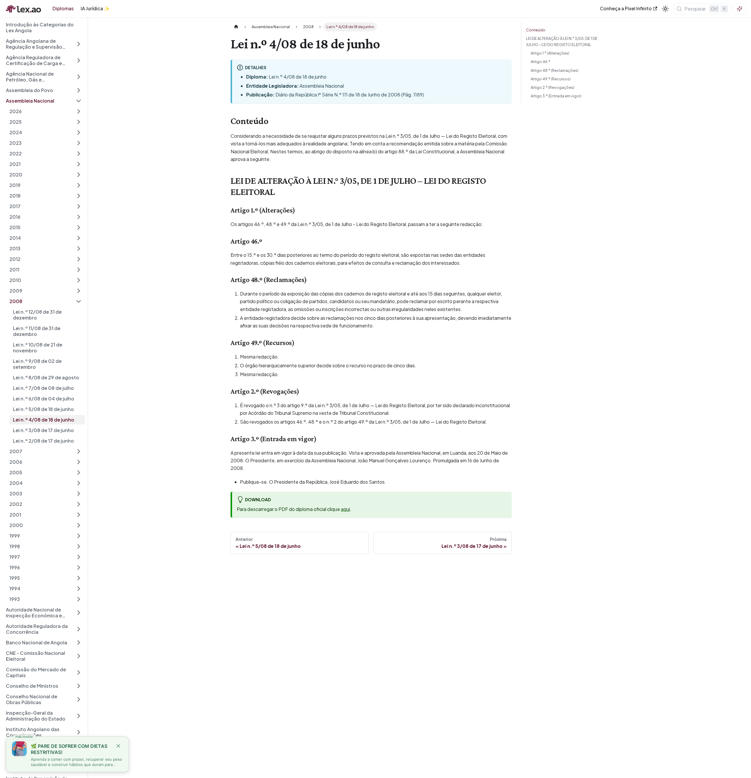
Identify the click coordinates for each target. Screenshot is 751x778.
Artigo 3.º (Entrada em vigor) (556, 96)
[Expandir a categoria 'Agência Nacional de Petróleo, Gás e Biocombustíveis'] (78, 76)
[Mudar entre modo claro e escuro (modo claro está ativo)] (665, 8)
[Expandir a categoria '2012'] (78, 259)
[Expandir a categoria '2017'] (78, 206)
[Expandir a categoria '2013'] (78, 248)
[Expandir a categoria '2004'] (78, 483)
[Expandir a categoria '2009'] (78, 290)
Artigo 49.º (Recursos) (551, 79)
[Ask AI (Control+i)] (739, 8)
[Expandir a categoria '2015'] (78, 227)
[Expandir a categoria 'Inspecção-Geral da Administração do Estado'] (78, 715)
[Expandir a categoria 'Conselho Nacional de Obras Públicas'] (78, 699)
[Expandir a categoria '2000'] (78, 525)
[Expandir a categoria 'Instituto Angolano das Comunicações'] (78, 732)
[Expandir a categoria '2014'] (78, 238)
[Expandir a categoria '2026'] (78, 111)
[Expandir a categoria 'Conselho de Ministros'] (78, 686)
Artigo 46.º (540, 61)
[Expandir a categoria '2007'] (78, 451)
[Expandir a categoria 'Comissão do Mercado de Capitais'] (78, 672)
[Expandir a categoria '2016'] (78, 217)
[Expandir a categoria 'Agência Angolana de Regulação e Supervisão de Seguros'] (78, 44)
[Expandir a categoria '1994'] (78, 588)
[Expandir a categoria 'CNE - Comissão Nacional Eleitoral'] (78, 656)
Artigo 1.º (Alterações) (550, 53)
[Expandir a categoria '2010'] (78, 280)
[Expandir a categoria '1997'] (78, 557)
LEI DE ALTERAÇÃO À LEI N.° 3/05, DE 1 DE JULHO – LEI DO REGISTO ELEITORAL (562, 41)
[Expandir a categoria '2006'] (78, 462)
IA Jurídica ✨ (95, 8)
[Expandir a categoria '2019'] (78, 185)
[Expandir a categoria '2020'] (78, 174)
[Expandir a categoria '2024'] (78, 132)
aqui (345, 509)
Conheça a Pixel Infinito (626, 8)
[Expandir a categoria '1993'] (78, 599)
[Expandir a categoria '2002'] (78, 504)
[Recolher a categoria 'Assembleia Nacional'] (78, 101)
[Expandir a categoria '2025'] (78, 122)
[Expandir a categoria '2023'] (78, 143)
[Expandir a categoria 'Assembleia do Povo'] (78, 90)
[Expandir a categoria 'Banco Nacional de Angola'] (78, 642)
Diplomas (63, 8)
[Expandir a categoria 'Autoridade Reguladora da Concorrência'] (78, 629)
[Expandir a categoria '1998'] (78, 546)
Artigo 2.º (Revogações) (552, 87)
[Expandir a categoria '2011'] (78, 269)
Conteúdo (535, 30)
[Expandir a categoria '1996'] (78, 567)
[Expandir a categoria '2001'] (78, 514)
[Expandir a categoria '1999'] (78, 536)
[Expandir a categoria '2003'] (78, 493)
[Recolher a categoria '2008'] (78, 301)
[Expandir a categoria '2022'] (78, 153)
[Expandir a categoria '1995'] (78, 578)
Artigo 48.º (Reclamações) (555, 70)
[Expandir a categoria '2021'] (78, 164)
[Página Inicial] (236, 26)
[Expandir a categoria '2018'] (78, 196)
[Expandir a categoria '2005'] (78, 472)
